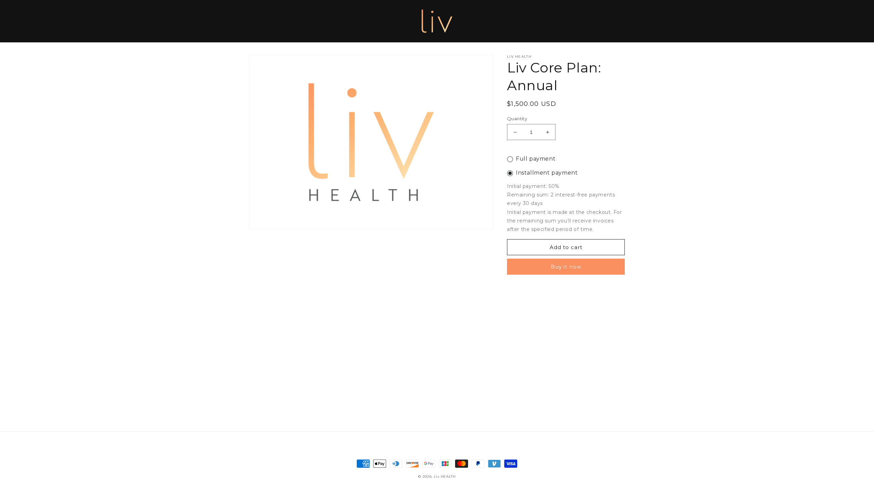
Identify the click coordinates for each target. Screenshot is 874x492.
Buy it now (566, 266)
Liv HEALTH (445, 476)
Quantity (517, 118)
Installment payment (547, 172)
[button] (256, 21)
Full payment (535, 158)
